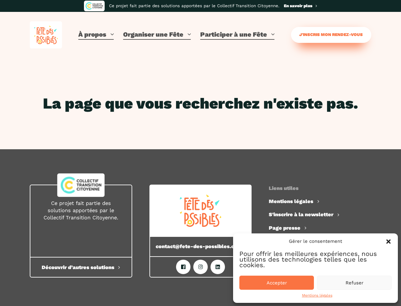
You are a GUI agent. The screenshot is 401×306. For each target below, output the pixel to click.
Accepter (277, 283)
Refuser (354, 283)
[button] (388, 241)
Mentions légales (317, 295)
